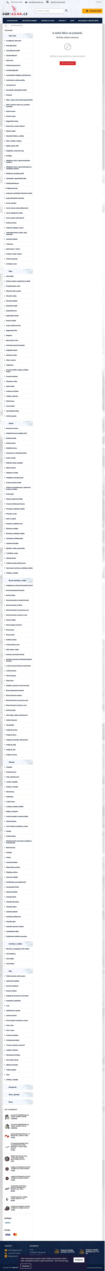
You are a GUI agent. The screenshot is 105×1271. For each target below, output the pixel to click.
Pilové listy (9, 680)
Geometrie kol (11, 85)
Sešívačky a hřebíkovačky (14, 538)
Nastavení (25, 1266)
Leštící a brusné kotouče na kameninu (18, 666)
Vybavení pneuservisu (13, 65)
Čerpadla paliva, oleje (13, 286)
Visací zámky (10, 406)
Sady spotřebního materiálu (15, 198)
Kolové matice (10, 111)
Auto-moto (12, 36)
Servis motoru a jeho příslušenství (17, 208)
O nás (31, 1250)
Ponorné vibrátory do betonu (15, 504)
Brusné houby (10, 595)
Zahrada (11, 762)
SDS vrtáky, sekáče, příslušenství (17, 715)
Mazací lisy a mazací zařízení (15, 126)
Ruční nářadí (10, 386)
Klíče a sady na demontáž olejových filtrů (19, 100)
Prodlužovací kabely (12, 1040)
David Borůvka (97, 1268)
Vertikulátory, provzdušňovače (16, 882)
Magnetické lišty (11, 330)
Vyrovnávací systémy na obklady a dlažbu (19, 568)
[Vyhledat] (66, 11)
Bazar (11, 1102)
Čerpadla (9, 767)
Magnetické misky (12, 121)
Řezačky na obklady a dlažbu (15, 533)
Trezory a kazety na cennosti (15, 1045)
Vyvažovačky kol (11, 55)
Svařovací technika (12, 391)
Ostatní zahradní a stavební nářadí (17, 816)
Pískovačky (10, 494)
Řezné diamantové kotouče (15, 690)
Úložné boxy (10, 401)
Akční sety (9, 60)
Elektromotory (11, 443)
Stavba (11, 423)
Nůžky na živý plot (12, 811)
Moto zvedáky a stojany (13, 141)
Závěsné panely (11, 416)
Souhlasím (79, 1260)
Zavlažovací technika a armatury (16, 936)
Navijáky (9, 156)
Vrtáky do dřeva (11, 735)
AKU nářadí (9, 276)
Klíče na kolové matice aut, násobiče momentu (18, 105)
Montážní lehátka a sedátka (15, 136)
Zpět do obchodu (67, 63)
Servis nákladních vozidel (14, 213)
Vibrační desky (11, 558)
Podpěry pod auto (12, 188)
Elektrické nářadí (11, 306)
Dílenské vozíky (11, 296)
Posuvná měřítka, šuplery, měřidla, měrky (17, 370)
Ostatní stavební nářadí (13, 482)
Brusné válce (10, 635)
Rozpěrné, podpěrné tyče (14, 523)
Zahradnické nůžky (12, 931)
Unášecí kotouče (11, 720)
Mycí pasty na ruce (12, 340)
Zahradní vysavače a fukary (15, 926)
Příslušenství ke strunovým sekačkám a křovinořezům (19, 842)
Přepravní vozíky (11, 381)
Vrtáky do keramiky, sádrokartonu (17, 740)
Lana (7, 1005)
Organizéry (9, 365)
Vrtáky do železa (11, 755)
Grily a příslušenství (12, 777)
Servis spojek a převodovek (15, 218)
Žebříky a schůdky (12, 573)
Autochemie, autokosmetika (15, 80)
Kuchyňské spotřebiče (13, 1001)
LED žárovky (10, 963)
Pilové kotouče (11, 676)
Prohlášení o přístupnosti (38, 1252)
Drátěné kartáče (11, 640)
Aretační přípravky (12, 70)
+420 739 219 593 (14, 1253)
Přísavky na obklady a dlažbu (15, 509)
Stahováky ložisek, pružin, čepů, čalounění (16, 233)
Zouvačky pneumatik (13, 50)
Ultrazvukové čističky (13, 1055)
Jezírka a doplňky (12, 782)
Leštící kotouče (11, 671)
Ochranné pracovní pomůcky (15, 345)
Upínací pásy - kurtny (13, 249)
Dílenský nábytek (11, 301)
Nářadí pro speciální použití (15, 173)
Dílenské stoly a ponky (13, 291)
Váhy (7, 1075)
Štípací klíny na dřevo (13, 867)
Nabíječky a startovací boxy (15, 151)
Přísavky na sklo (11, 514)
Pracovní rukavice (12, 376)
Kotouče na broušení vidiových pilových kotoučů (19, 660)
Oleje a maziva (11, 360)
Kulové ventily (10, 458)
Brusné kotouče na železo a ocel (16, 615)
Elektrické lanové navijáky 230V (16, 433)
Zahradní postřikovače (13, 916)
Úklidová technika (12, 1065)
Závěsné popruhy (11, 259)
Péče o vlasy (10, 1030)
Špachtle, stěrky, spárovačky (15, 548)
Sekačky (9, 852)
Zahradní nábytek (12, 912)
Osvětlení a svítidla (15, 944)
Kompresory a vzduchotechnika (16, 453)
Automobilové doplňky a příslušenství (18, 75)
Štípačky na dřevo (12, 872)
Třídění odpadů (11, 1070)
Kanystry (9, 95)
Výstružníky (10, 725)
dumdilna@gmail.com (15, 1250)
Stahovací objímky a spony (14, 228)
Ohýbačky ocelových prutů (14, 478)
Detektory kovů (11, 772)
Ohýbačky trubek (11, 350)
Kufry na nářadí (11, 320)
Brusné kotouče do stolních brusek (17, 600)
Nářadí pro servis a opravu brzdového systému (18, 161)
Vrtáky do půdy (11, 745)
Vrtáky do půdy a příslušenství (16, 563)
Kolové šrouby (10, 116)
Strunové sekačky (12, 877)
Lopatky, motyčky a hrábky (14, 806)
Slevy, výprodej (14, 1095)
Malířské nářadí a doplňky (14, 463)
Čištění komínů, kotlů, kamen (15, 976)
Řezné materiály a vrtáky (17, 580)
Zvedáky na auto (11, 264)
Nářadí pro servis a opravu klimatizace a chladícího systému (19, 168)
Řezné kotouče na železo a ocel (16, 705)
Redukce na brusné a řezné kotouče (17, 685)
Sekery (8, 857)
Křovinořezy (10, 792)
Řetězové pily (10, 847)
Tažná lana (9, 244)
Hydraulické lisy (11, 311)
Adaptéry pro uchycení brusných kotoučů (19, 585)
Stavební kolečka (11, 862)
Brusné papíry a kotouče (14, 625)
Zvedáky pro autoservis (13, 41)
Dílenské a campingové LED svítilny (17, 949)
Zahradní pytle (11, 921)
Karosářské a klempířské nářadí (16, 90)
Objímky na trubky (12, 473)
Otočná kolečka (11, 821)
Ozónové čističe (11, 1015)
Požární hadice (11, 836)
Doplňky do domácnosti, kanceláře (17, 996)
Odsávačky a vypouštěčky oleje (16, 178)
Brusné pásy (10, 630)
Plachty (8, 831)
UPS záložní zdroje (12, 1060)
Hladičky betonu (11, 448)
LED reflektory (11, 954)
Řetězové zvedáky (12, 528)
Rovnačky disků (11, 45)
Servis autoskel (11, 203)
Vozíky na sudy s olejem (14, 254)
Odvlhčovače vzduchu (13, 1010)
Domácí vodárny (11, 991)
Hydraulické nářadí (12, 316)
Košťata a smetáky (12, 787)
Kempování (12, 1087)
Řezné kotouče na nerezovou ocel (17, 700)
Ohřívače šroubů (11, 355)
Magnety (9, 335)
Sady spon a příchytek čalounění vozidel (19, 193)
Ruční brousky (10, 710)
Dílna (10, 271)
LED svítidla (10, 959)
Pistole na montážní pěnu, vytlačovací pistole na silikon (18, 488)
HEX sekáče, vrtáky (12, 649)
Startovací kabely (11, 239)
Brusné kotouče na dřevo (14, 605)
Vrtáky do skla (10, 750)
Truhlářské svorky (12, 553)
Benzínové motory (12, 428)
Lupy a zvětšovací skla (13, 325)
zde (66, 1261)
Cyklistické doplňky (12, 981)
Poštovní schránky (12, 1035)
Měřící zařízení (11, 468)
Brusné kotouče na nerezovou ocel (17, 610)
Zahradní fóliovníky (12, 902)
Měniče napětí (10, 131)
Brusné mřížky (11, 620)
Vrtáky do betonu (11, 730)
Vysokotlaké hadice (12, 411)
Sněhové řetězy (11, 223)
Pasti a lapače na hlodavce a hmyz (17, 826)
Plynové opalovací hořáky (14, 499)
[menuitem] (12, 21)
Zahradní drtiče (11, 897)
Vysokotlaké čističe (12, 887)
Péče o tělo (10, 1025)
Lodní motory (10, 801)
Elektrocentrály (11, 438)
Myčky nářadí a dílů (12, 146)
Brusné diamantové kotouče (15, 590)
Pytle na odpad (11, 519)
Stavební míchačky (12, 543)
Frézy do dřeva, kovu (13, 644)
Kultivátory (9, 797)
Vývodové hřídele (12, 892)
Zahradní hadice (11, 907)
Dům (10, 971)
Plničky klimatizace (12, 183)
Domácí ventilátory (12, 986)
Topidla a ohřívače (12, 396)
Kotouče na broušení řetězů (15, 654)
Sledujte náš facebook (15, 1256)
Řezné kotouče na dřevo (14, 695)
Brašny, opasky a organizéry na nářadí (18, 281)
